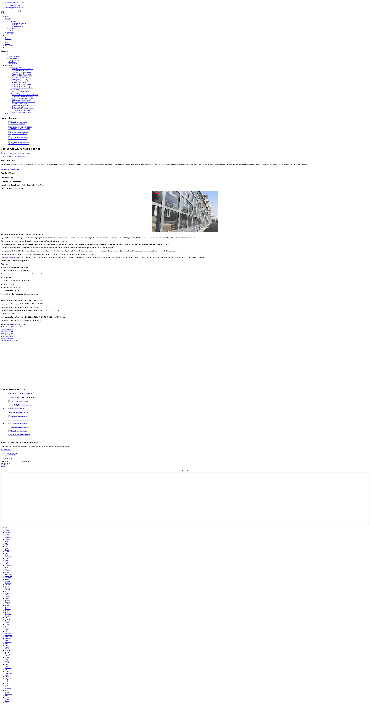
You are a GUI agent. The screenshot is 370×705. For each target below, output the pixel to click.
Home (6, 16)
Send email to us (6, 169)
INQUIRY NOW (6, 450)
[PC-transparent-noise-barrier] (17, 423)
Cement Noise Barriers (19, 83)
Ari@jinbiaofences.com (12, 453)
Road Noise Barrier (7, 337)
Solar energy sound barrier (20, 70)
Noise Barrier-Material (19, 23)
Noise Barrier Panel (7, 333)
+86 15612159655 (10, 455)
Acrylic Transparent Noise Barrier (22, 88)
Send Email (4, 465)
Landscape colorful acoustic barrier (23, 112)
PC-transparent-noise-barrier (20, 427)
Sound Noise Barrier (7, 338)
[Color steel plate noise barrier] (18, 401)
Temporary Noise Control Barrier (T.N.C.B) (25, 96)
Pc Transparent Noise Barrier (21, 77)
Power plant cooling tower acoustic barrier (25, 98)
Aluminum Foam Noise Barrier (21, 86)
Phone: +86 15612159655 (13, 6)
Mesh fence (12, 28)
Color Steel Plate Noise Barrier (21, 81)
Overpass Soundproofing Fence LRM (23, 102)
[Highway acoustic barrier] (16, 408)
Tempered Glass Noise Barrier (21, 74)
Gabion (10, 30)
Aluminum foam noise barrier (20, 420)
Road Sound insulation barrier (17, 139)
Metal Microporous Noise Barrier (22, 69)
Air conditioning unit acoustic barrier (23, 110)
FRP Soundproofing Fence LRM (22, 100)
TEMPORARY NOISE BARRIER (19, 129)
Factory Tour (9, 33)
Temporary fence (13, 63)
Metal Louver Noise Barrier (20, 79)
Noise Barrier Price (6, 335)
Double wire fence (14, 60)
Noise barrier (12, 21)
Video (6, 35)
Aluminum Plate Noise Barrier (21, 84)
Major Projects (9, 32)
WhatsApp (4, 466)
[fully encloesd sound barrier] (17, 431)
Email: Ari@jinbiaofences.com (14, 7)
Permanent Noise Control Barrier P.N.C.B (25, 95)
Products (7, 20)
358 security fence (14, 56)
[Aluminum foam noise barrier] (18, 416)
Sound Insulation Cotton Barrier (22, 76)
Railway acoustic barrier (19, 103)
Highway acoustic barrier (20, 107)
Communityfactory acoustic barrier (22, 109)
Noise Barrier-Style (18, 25)
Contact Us (8, 39)
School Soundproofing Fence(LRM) (23, 105)
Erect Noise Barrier (7, 330)
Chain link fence (13, 58)
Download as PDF (17, 169)
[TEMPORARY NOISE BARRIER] (20, 393)
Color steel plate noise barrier (20, 405)
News (6, 37)
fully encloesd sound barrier (20, 91)
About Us (8, 18)
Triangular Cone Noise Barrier (21, 72)
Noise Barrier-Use (17, 26)
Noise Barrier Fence (7, 331)
